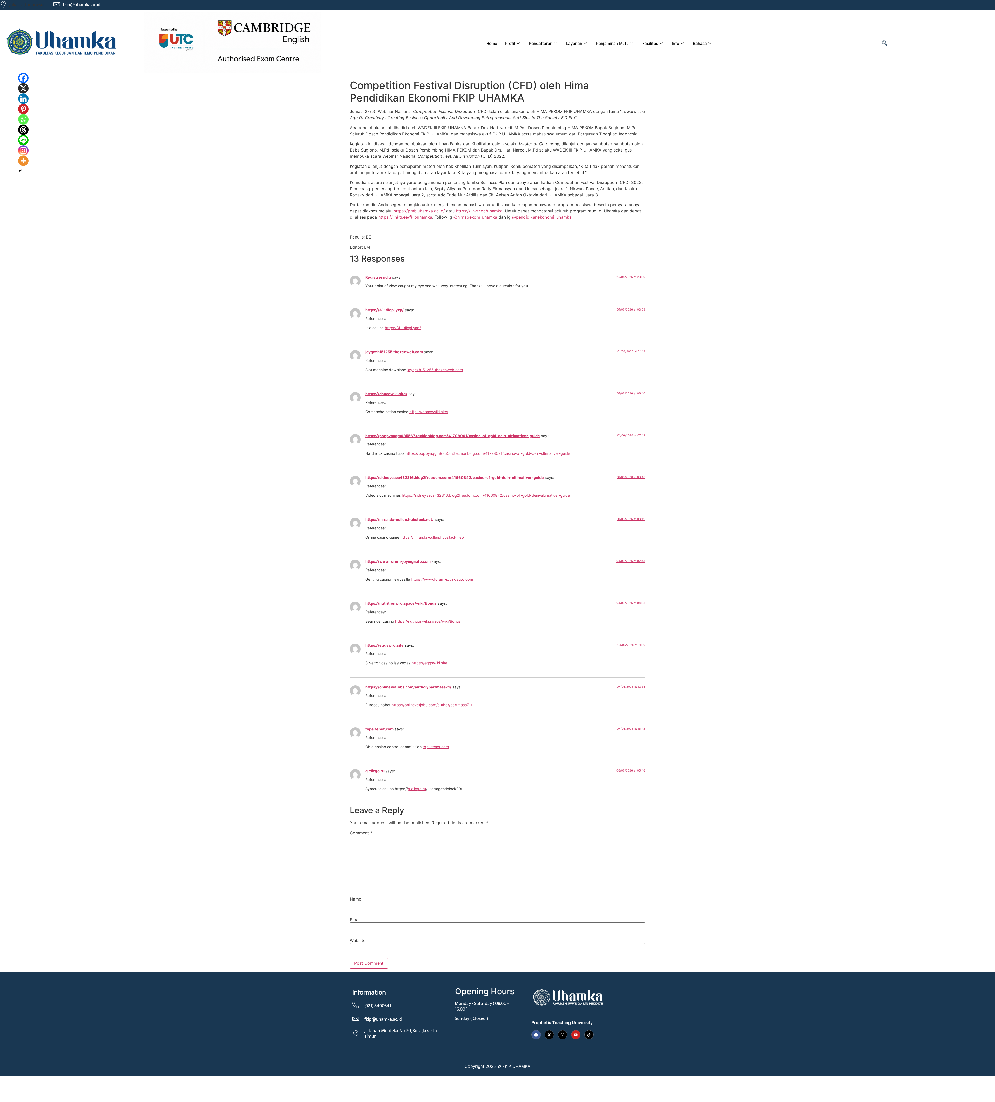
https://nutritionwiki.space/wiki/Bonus (401, 603)
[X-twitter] (549, 1034)
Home (491, 43)
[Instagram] (23, 150)
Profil (510, 43)
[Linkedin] (23, 98)
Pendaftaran (540, 43)
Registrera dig (378, 277)
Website (357, 940)
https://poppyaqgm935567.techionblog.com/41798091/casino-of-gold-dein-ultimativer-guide (452, 436)
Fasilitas (650, 43)
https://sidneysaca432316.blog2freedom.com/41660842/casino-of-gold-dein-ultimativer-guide (454, 477)
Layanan (574, 43)
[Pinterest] (23, 109)
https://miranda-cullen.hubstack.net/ (399, 519)
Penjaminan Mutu (612, 43)
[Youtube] (575, 1034)
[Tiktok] (589, 1034)
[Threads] (23, 130)
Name (355, 899)
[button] (884, 43)
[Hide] (20, 171)
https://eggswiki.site (384, 645)
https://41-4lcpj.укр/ (384, 310)
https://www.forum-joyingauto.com (398, 561)
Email (355, 920)
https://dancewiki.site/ (386, 394)
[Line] (23, 140)
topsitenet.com (379, 729)
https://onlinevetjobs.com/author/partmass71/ (408, 687)
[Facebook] (23, 78)
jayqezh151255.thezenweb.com (394, 352)
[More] (23, 161)
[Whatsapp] (23, 119)
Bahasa (700, 43)
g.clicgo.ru (375, 771)
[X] (23, 88)
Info (675, 43)
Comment (361, 833)
